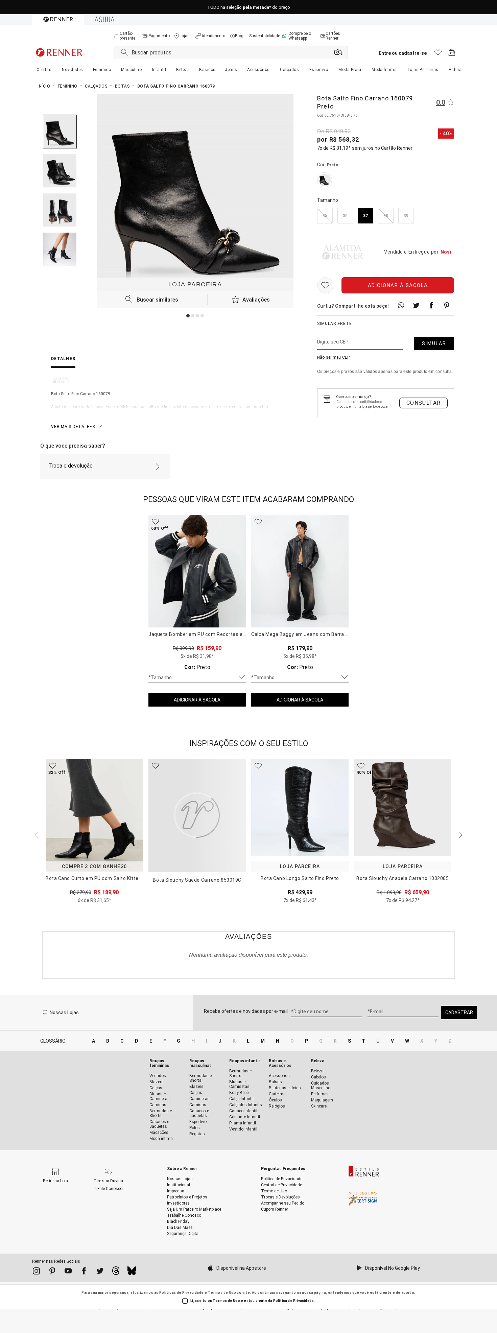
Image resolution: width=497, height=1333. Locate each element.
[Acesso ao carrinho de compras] (452, 54)
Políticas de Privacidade (181, 1292)
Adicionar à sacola (398, 285)
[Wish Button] (325, 285)
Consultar (423, 403)
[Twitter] (100, 1272)
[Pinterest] (52, 1272)
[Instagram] (36, 1272)
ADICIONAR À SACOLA (197, 700)
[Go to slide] (188, 315)
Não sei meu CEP (333, 357)
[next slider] (35, 834)
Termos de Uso (222, 1292)
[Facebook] (84, 1272)
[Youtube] (68, 1272)
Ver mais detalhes (73, 426)
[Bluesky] (131, 1272)
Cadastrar (459, 1012)
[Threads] (116, 1272)
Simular (434, 343)
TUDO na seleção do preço (248, 7)
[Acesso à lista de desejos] (438, 54)
